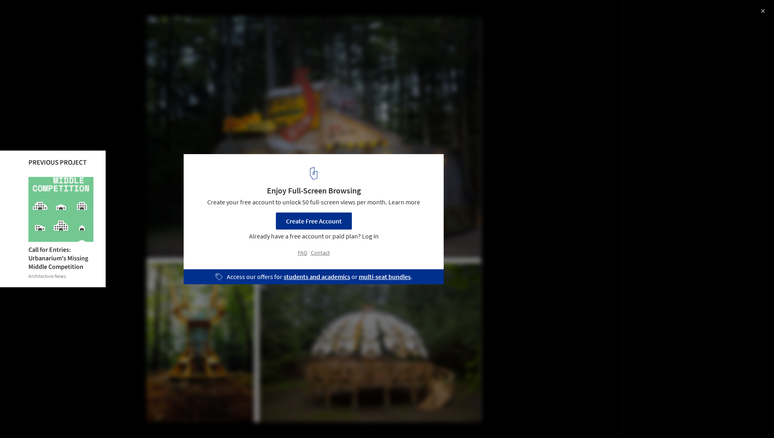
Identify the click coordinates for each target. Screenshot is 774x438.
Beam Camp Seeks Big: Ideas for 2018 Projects (102, 15)
